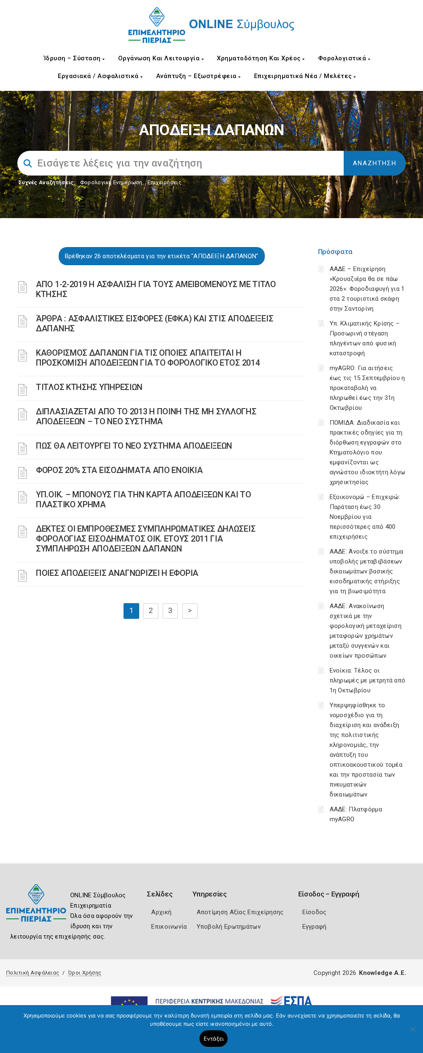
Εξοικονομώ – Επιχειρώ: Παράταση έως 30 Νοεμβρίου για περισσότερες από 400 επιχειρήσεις (365, 516)
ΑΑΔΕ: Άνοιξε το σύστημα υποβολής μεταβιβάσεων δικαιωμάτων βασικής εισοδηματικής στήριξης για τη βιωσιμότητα (367, 571)
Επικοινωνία (169, 926)
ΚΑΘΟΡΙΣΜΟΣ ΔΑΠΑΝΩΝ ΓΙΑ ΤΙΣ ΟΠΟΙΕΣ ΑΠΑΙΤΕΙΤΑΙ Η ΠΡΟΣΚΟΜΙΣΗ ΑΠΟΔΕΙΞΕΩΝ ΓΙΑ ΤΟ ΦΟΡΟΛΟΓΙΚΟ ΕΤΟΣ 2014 (147, 358)
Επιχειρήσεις (164, 182)
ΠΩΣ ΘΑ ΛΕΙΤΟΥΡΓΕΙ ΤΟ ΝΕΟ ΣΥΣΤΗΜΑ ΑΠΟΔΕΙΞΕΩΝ (134, 446)
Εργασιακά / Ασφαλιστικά (99, 76)
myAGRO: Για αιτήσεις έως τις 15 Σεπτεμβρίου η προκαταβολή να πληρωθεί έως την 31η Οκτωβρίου (367, 387)
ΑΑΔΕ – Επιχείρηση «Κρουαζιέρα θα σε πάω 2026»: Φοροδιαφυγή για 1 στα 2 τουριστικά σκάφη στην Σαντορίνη (367, 288)
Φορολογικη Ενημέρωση (111, 182)
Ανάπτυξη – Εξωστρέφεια (197, 76)
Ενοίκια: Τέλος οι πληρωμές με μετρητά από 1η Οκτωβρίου (368, 680)
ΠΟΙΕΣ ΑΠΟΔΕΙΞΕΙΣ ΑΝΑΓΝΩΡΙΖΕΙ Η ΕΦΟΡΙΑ (117, 573)
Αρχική (161, 912)
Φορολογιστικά (343, 58)
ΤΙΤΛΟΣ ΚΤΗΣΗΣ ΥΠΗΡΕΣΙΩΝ (89, 387)
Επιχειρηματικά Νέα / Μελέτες (304, 76)
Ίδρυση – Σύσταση (73, 58)
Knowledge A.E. (382, 973)
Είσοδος (314, 912)
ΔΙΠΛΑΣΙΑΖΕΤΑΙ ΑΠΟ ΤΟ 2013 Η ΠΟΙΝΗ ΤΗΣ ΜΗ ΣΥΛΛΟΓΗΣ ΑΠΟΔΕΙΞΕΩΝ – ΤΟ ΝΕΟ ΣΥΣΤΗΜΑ (146, 416)
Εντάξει (214, 1038)
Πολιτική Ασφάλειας (32, 973)
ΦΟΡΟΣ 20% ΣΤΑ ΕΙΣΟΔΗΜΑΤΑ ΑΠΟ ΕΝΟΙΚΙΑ (119, 470)
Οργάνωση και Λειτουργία (160, 58)
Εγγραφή (314, 926)
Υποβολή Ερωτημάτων (229, 926)
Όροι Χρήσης (84, 973)
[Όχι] (413, 1033)
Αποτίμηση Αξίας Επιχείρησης (240, 912)
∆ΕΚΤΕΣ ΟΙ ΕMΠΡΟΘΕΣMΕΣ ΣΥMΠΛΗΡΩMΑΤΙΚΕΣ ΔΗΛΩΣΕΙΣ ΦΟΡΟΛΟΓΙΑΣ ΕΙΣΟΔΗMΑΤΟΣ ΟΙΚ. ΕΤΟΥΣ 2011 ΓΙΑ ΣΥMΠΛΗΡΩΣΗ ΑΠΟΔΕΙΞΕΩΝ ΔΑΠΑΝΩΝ (145, 539)
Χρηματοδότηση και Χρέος (259, 58)
